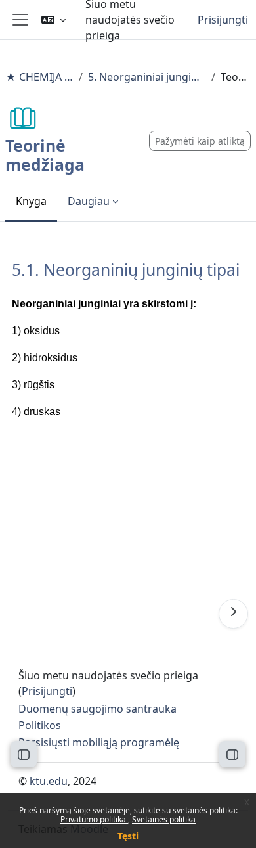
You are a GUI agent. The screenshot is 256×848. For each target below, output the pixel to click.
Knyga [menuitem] (31, 201)
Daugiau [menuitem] (89, 201)
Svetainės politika (164, 819)
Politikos (39, 725)
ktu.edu (49, 781)
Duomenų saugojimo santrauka (97, 709)
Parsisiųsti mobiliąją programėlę (98, 742)
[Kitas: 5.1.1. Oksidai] (233, 614)
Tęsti (128, 836)
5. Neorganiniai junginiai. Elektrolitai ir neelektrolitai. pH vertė (147, 77)
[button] (53, 19)
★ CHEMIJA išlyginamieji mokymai (39, 77)
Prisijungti (223, 19)
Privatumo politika (94, 819)
